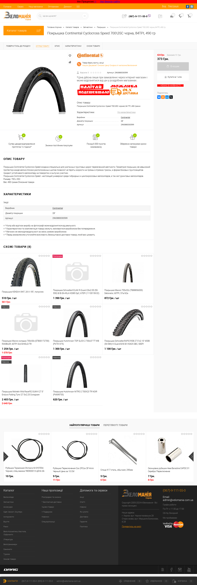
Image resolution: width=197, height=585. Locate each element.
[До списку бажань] (70, 55)
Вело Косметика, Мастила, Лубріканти (14, 533)
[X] (171, 97)
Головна (7, 6)
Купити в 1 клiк (175, 77)
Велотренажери (10, 544)
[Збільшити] (38, 90)
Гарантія (83, 522)
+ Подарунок (47, 512)
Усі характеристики (126, 112)
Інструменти (8, 517)
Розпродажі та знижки (51, 497)
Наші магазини (36, 6)
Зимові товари (9, 559)
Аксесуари (8, 507)
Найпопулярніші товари (85, 425)
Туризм (6, 554)
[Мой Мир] (167, 97)
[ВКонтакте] (159, 97)
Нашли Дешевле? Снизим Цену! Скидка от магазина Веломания (109, 65)
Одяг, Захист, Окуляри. (12, 512)
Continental (125, 117)
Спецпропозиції (48, 522)
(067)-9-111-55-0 (138, 16)
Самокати (7, 549)
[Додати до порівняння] (70, 62)
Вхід (164, 6)
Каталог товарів (17, 30)
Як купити (84, 512)
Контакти (12, 581)
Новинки (45, 517)
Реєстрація (173, 6)
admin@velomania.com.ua (178, 500)
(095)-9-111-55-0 (45, 581)
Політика (84, 526)
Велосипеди (8, 497)
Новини (83, 507)
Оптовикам (53, 6)
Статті (82, 502)
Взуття (6, 522)
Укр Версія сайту (110, 1)
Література (8, 539)
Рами (5, 526)
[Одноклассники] (163, 97)
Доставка (84, 517)
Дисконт (68, 6)
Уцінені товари (48, 507)
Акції (82, 497)
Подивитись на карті (131, 526)
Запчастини (8, 502)
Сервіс (20, 6)
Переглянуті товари (115, 425)
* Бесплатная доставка (51, 502)
